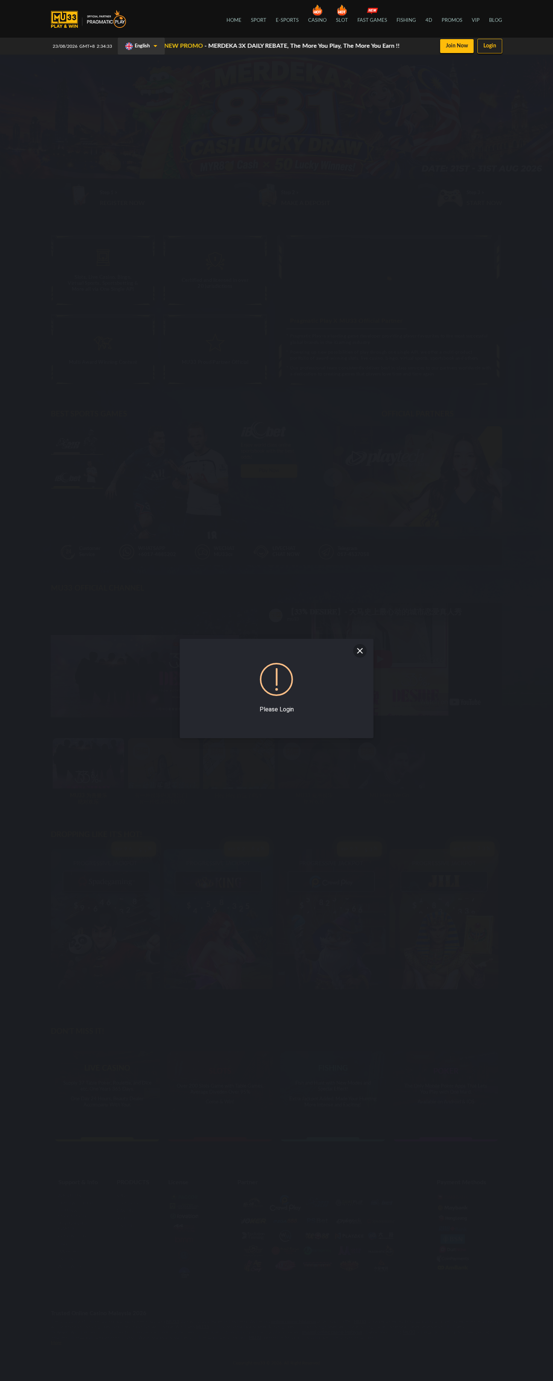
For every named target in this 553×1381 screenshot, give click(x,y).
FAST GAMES (372, 20)
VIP (476, 20)
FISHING (406, 20)
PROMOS (452, 20)
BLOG (495, 20)
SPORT (258, 20)
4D (428, 20)
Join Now (457, 46)
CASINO (317, 20)
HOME (234, 20)
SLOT (342, 20)
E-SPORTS (287, 20)
